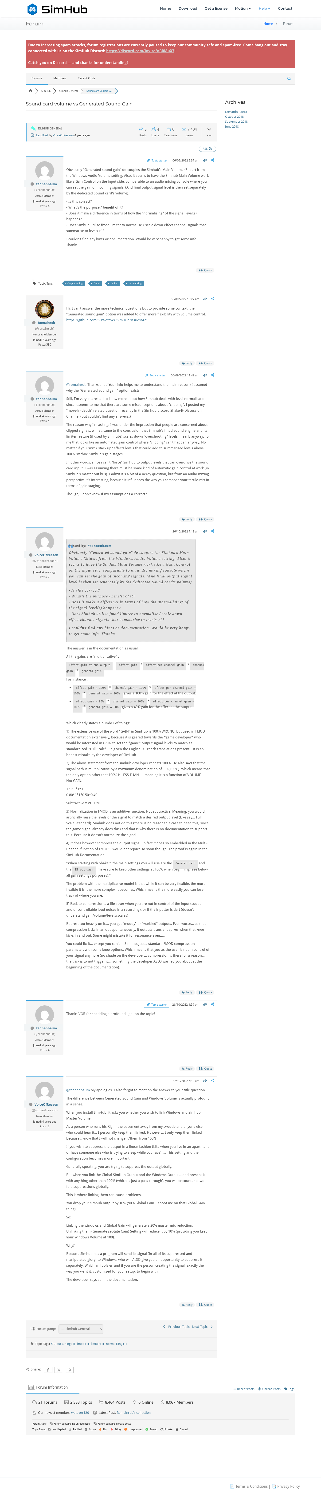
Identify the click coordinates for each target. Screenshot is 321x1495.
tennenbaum (46, 184)
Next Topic (200, 1327)
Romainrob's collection (134, 1412)
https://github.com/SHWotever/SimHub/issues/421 (107, 320)
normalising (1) (116, 1344)
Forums (36, 78)
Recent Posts (86, 78)
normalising (135, 283)
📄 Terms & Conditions (249, 1486)
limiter (114, 283)
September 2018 (236, 121)
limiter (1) (98, 1344)
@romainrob (76, 385)
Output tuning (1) (63, 1344)
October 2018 (234, 116)
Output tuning (75, 283)
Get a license (216, 8)
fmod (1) (83, 1344)
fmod (97, 283)
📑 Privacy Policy (286, 1486)
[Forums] (30, 91)
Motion (241, 8)
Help (263, 8)
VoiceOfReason (63, 135)
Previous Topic (178, 1327)
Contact (285, 8)
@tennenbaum (99, 546)
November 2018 (236, 111)
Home (165, 8)
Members (60, 78)
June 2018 (232, 126)
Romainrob (46, 323)
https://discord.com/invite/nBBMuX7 (140, 51)
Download (188, 8)
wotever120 (80, 1412)
